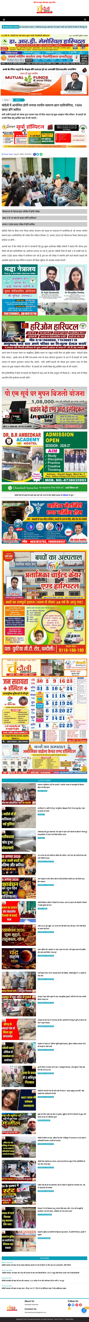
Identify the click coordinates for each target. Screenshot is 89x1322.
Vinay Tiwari (8, 154)
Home (6, 100)
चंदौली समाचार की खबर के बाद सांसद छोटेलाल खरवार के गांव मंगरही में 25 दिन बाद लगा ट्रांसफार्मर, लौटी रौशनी (36, 1265)
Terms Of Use (58, 1319)
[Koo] (69, 1308)
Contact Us (31, 1309)
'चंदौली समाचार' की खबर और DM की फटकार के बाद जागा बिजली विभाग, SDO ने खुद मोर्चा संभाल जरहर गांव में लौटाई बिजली (40, 1273)
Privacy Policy (69, 1319)
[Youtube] (80, 1304)
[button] (4, 20)
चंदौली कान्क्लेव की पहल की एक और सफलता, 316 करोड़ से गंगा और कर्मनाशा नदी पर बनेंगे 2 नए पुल (33, 1281)
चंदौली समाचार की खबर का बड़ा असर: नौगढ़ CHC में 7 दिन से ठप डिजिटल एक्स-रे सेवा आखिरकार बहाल (34, 1288)
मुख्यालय (18, 100)
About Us (29, 1301)
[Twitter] (73, 1304)
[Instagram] (76, 1304)
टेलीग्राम (66, 495)
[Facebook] (69, 1304)
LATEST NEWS (44, 780)
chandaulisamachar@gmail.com (35, 1312)
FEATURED (44, 1258)
